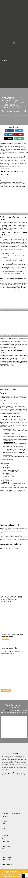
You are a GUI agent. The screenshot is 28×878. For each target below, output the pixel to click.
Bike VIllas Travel (6, 483)
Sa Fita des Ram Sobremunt (9, 271)
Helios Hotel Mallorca (7, 455)
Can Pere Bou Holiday (7, 474)
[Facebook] (4, 60)
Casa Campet (6, 482)
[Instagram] (2, 60)
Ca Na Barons (6, 473)
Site (2, 684)
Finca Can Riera (6, 465)
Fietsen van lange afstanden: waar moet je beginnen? (12, 635)
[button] (14, 43)
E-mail (2, 679)
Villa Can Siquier (6, 468)
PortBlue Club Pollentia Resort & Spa (11, 434)
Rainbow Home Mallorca (8, 477)
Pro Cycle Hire (7, 407)
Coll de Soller (17, 237)
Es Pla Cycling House (7, 480)
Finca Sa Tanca (6, 479)
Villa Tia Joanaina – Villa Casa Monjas (11, 471)
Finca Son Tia (6, 470)
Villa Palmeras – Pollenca (8, 476)
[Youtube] (6, 60)
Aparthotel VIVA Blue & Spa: (9, 442)
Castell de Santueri (4, 364)
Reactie (3, 655)
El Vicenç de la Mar (7, 429)
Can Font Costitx (6, 467)
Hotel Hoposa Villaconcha (8, 447)
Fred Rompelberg (19, 407)
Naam (2, 673)
